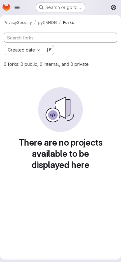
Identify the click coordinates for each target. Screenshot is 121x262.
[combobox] (24, 50)
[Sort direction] (49, 50)
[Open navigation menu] (17, 7)
